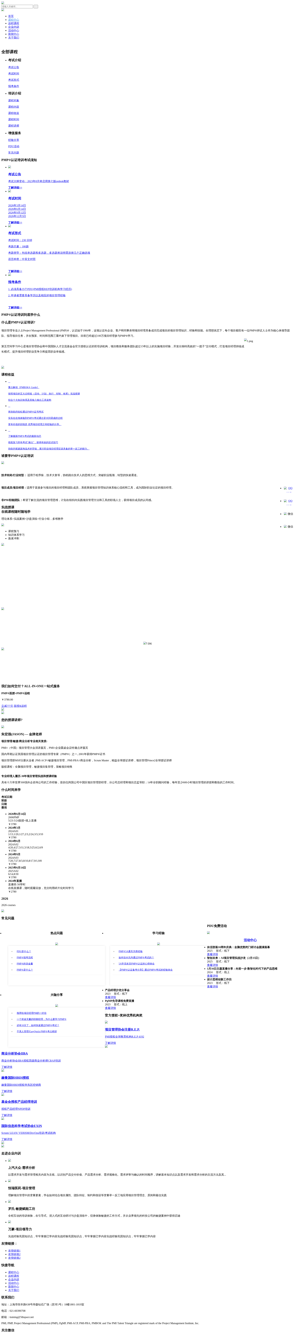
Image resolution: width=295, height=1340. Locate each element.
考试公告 (13, 67)
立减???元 (7, 705)
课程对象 (13, 100)
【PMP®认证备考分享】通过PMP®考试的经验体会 (146, 970)
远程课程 (13, 23)
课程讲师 (13, 125)
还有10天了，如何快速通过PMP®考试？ (38, 1025)
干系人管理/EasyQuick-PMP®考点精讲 (37, 1031)
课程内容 (13, 106)
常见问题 (13, 152)
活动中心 (13, 30)
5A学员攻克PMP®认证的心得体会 (136, 963)
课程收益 (13, 113)
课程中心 (13, 19)
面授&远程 (20, 705)
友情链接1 (14, 1250)
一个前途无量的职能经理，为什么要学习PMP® (41, 1019)
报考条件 (13, 86)
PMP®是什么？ (25, 970)
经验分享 (13, 140)
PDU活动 (13, 146)
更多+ (56, 980)
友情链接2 (14, 1254)
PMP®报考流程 (25, 957)
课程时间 (13, 119)
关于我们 (13, 37)
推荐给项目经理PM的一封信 (31, 1013)
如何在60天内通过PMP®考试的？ (136, 957)
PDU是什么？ (24, 951)
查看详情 (212, 954)
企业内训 (13, 26)
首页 (11, 16)
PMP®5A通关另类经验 (131, 951)
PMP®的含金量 (25, 963)
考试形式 (13, 79)
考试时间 (13, 73)
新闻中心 (13, 34)
